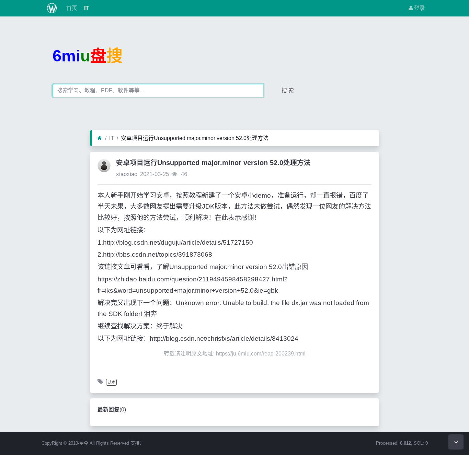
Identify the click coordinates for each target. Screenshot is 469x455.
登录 (419, 8)
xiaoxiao (126, 174)
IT (86, 8)
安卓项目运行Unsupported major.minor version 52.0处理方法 (194, 138)
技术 (111, 382)
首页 (71, 8)
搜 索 (288, 90)
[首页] (99, 138)
